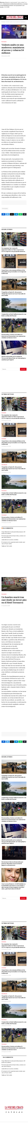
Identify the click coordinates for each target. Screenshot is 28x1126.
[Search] (26, 17)
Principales (5, 208)
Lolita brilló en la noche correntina (10, 539)
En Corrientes (8, 528)
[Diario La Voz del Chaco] (15, 17)
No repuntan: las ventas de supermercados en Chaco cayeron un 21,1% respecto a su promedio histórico (13, 249)
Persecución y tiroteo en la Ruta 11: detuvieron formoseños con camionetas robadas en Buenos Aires (13, 336)
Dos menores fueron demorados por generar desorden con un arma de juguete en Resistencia (12, 863)
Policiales (3, 41)
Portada (3, 21)
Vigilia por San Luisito (7, 546)
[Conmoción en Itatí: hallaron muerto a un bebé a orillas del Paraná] (14, 305)
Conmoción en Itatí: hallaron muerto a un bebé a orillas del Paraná (13, 315)
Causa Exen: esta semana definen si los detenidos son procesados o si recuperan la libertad (13, 271)
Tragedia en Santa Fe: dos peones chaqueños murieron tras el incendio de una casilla (13, 293)
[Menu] (2, 17)
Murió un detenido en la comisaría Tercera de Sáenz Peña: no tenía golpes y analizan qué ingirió (13, 358)
